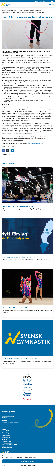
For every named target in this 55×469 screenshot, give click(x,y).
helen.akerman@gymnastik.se (35, 143)
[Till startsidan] (6, 6)
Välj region (43, 1)
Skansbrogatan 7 (7, 437)
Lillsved (4, 420)
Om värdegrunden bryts (9, 12)
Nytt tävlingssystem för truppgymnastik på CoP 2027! (18, 206)
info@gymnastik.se (11, 444)
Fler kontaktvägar (7, 447)
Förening (20, 10)
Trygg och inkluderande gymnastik (32, 10)
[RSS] (50, 1)
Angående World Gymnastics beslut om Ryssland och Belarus (20, 358)
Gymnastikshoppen (7, 416)
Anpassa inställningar (28, 465)
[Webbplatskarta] (52, 1)
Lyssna (36, 1)
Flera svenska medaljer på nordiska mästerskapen (17, 308)
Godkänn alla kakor (27, 461)
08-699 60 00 (8, 443)
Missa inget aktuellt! (8, 411)
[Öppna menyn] (53, 5)
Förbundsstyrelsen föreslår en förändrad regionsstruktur (19, 257)
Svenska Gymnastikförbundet (9, 10)
